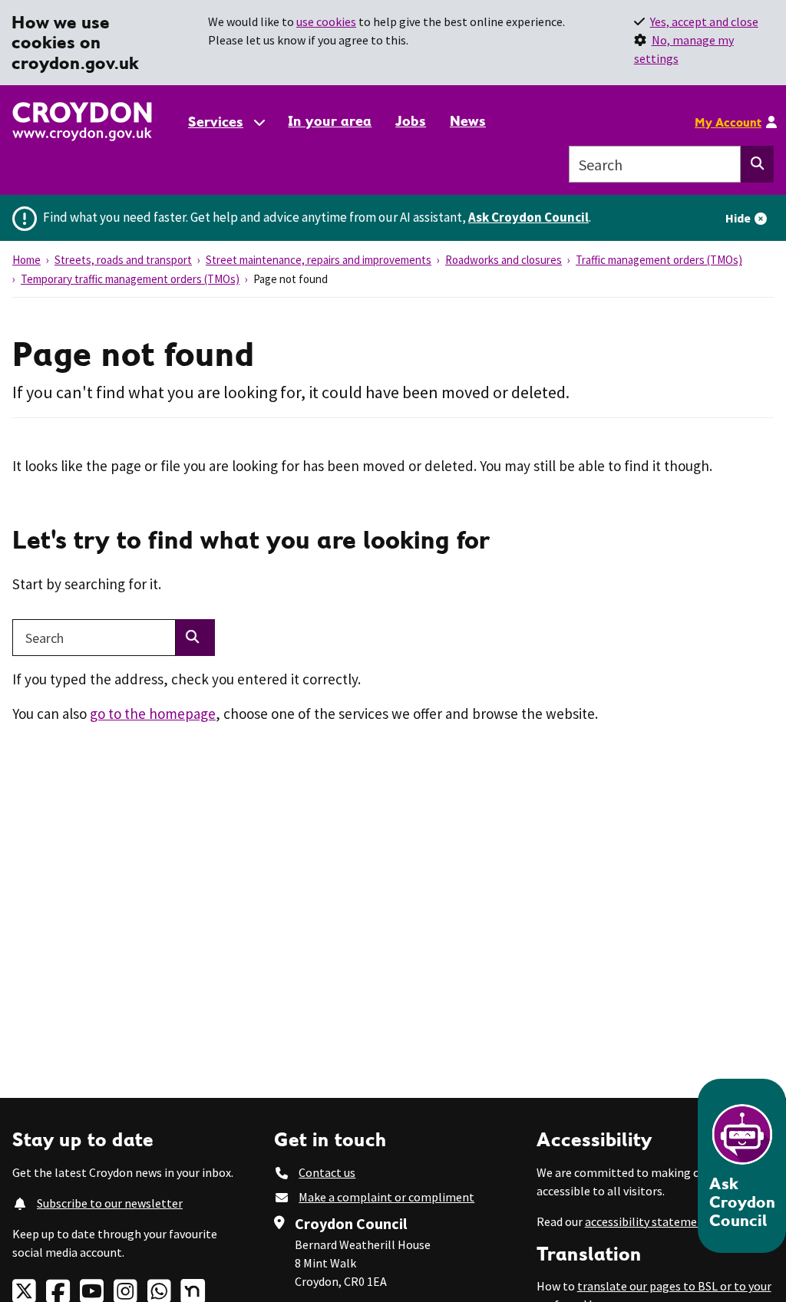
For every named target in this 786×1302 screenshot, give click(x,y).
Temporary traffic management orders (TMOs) (130, 279)
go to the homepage (153, 713)
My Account (728, 122)
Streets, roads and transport (123, 259)
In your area (330, 121)
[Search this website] (757, 164)
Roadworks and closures (503, 259)
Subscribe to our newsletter (110, 1203)
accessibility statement (647, 1221)
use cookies (326, 21)
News (468, 121)
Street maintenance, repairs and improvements (318, 259)
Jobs (410, 121)
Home (26, 259)
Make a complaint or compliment (386, 1197)
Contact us (327, 1172)
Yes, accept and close (704, 21)
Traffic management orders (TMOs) (659, 259)
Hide (738, 218)
